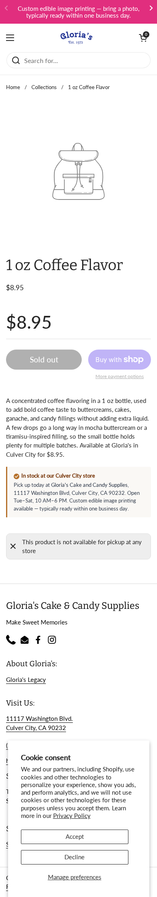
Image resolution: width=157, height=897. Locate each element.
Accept (75, 836)
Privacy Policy (72, 815)
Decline (74, 856)
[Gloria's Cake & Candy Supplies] (76, 38)
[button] (143, 38)
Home (13, 87)
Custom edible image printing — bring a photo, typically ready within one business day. (78, 11)
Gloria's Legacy (26, 679)
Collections (44, 87)
